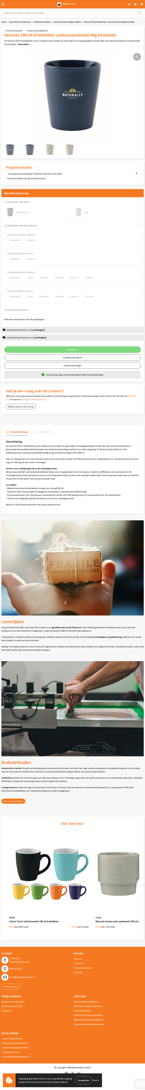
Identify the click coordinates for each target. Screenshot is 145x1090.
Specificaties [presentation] (44, 432)
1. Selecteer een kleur (17, 202)
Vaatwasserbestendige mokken (67, 22)
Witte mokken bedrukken (86, 1001)
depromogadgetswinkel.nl (16, 1047)
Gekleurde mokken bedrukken (88, 1006)
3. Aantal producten (16, 310)
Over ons (78, 958)
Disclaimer (6, 1010)
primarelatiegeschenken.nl (16, 1056)
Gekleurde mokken (42, 22)
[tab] (16, 432)
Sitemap (78, 972)
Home (4, 22)
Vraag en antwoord (83, 967)
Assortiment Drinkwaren (20, 22)
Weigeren (95, 1080)
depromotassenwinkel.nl (15, 1043)
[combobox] (72, 13)
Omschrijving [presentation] (18, 432)
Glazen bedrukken (82, 1010)
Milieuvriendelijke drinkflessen (88, 1019)
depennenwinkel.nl (12, 1038)
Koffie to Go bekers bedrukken (88, 1015)
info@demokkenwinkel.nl (33, 399)
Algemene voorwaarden (12, 1001)
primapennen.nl (11, 1052)
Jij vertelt (78, 963)
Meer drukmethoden (13, 801)
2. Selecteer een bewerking (20, 225)
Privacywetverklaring (11, 1006)
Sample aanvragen (73, 365)
